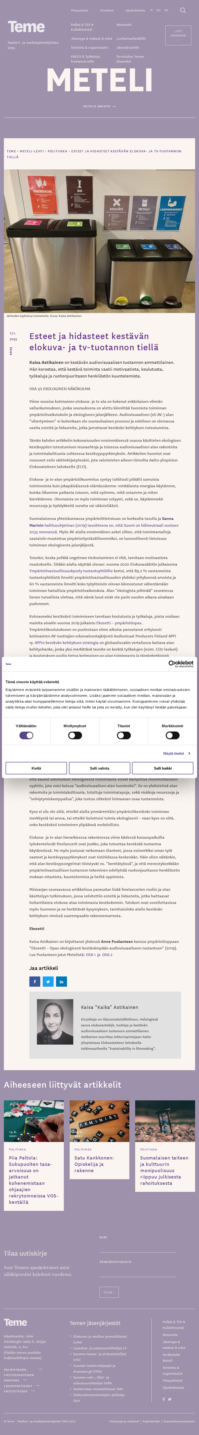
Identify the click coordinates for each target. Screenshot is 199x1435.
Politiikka (17, 1149)
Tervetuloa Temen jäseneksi (130, 59)
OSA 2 (107, 954)
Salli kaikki (163, 768)
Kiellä (36, 768)
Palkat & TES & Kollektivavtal (82, 27)
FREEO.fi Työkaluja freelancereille (85, 59)
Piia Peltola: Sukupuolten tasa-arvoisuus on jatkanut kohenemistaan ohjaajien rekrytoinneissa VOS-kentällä (34, 1179)
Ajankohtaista (135, 10)
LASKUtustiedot (18, 1385)
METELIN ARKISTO (96, 106)
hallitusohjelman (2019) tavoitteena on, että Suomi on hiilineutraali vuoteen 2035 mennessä (104, 524)
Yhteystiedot (79, 10)
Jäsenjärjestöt (127, 47)
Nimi (104, 1237)
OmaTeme (107, 10)
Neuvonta (124, 24)
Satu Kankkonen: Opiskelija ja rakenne (94, 1164)
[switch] (75, 735)
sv (166, 10)
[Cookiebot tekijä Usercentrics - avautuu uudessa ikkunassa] (172, 664)
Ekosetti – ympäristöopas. (119, 623)
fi (151, 10)
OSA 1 (91, 954)
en (158, 10)
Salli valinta (99, 768)
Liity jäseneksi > (178, 35)
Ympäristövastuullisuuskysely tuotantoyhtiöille (71, 570)
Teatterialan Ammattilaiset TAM (98, 1388)
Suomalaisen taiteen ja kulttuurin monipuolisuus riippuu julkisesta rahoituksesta (164, 1170)
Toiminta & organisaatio (89, 47)
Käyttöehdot (151, 1421)
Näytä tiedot (173, 753)
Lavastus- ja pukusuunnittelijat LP (100, 1347)
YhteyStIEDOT (16, 1391)
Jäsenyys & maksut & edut (91, 38)
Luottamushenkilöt (131, 38)
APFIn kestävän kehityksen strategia (67, 642)
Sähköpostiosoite (116, 1261)
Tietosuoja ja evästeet (124, 1421)
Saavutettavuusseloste (179, 1421)
